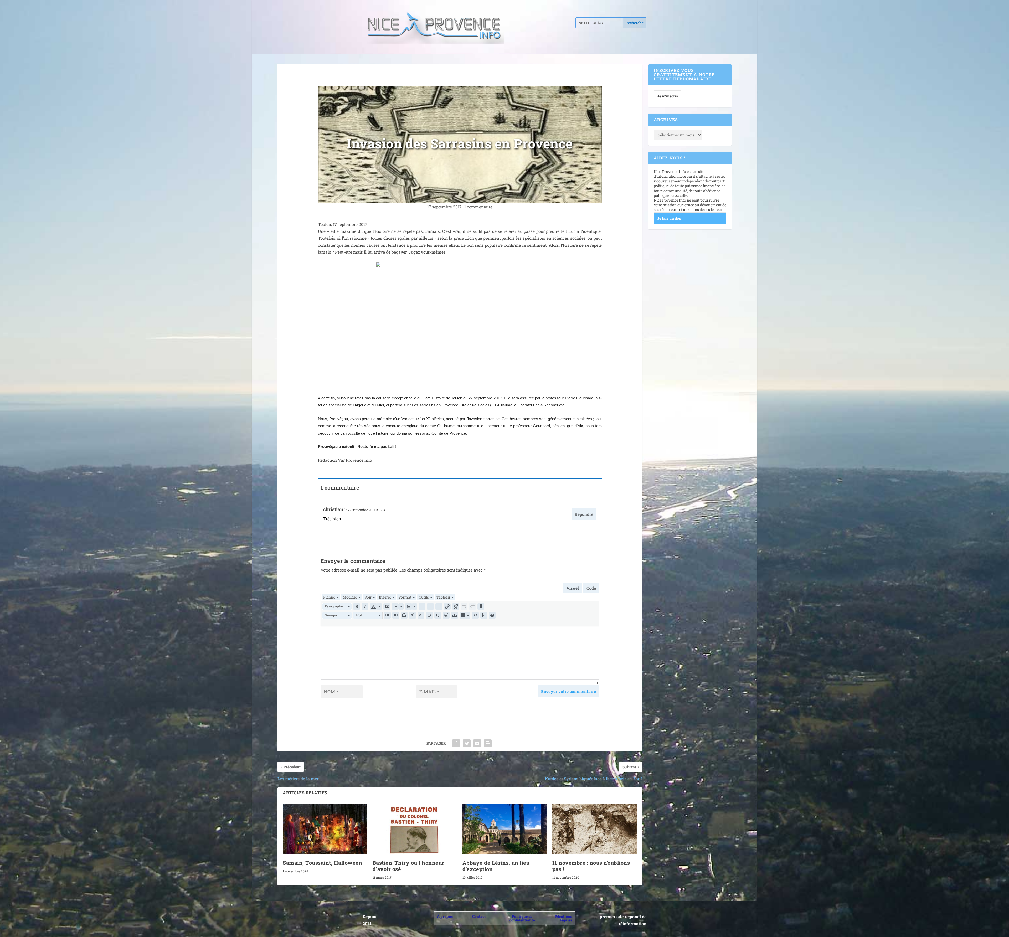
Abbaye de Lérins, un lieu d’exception (496, 865)
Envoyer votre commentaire (568, 691)
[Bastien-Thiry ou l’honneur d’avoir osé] (415, 829)
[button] (337, 606)
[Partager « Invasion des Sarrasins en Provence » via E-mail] (477, 743)
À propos (445, 916)
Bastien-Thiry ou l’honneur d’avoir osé (408, 865)
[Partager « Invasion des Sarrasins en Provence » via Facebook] (456, 743)
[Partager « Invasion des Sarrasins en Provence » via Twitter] (466, 743)
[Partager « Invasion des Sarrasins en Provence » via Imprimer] (487, 743)
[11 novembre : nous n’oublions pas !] (594, 829)
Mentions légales (563, 918)
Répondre (584, 514)
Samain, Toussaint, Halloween (322, 862)
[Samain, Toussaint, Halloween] (325, 829)
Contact (479, 916)
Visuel (573, 588)
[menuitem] (330, 597)
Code (591, 588)
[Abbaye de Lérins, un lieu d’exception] (504, 829)
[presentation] (331, 597)
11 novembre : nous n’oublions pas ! (591, 865)
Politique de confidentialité (522, 918)
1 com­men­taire (478, 206)
